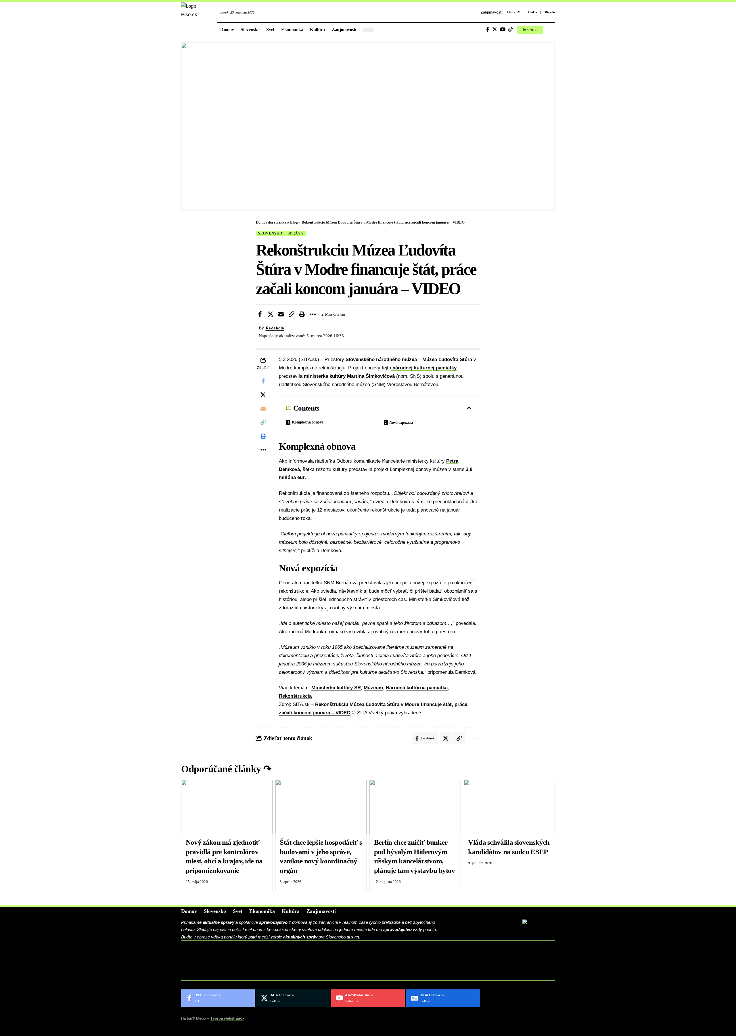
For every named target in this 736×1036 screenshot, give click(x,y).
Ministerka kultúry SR (336, 687)
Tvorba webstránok (227, 1018)
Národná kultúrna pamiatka (417, 687)
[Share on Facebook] (260, 314)
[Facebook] (488, 29)
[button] (550, 30)
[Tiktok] (510, 29)
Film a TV (513, 12)
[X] (495, 29)
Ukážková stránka (218, 974)
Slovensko (270, 233)
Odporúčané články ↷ (226, 769)
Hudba (532, 12)
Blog (294, 222)
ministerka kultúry (325, 376)
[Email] (281, 314)
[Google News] (443, 998)
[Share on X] (271, 314)
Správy (296, 233)
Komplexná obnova (307, 422)
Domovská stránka (271, 222)
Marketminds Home (219, 965)
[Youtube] (368, 998)
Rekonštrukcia (295, 696)
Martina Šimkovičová (371, 376)
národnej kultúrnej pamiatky (424, 368)
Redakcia (275, 328)
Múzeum (373, 687)
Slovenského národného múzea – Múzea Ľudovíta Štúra (409, 359)
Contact (202, 956)
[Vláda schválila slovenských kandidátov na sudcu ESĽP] (509, 807)
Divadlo (550, 12)
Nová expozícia (401, 422)
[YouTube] (503, 29)
